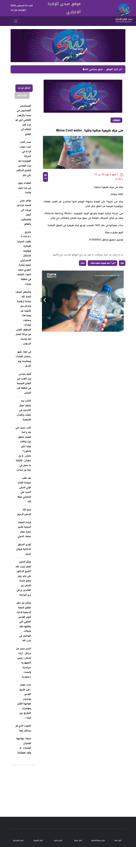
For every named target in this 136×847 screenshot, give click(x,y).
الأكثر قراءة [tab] (24, 88)
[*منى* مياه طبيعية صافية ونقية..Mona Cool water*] (87, 301)
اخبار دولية (78, 840)
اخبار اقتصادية (18, 840)
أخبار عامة (117, 840)
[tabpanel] (23, 429)
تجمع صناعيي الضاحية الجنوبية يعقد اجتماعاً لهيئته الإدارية (72, 69)
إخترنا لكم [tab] (22, 95)
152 (45, 178)
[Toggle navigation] (15, 21)
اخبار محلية (58, 840)
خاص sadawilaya (98, 840)
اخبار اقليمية (38, 840)
